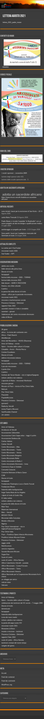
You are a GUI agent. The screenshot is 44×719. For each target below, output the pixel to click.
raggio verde (5, 543)
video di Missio (6, 317)
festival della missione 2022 (11, 280)
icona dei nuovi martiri (9, 617)
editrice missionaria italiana (11, 358)
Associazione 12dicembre (10, 433)
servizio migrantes (7, 549)
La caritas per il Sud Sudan (11, 248)
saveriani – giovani (8, 311)
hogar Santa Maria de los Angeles (13, 492)
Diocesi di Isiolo (7, 272)
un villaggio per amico (9, 579)
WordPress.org (6, 685)
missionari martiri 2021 (9, 297)
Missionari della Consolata (10, 518)
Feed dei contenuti (8, 677)
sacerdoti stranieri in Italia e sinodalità (14, 309)
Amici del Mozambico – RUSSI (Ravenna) (16, 341)
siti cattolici (5, 415)
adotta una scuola (7, 266)
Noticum (4, 389)
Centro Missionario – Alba (10, 447)
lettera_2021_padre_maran (12, 22)
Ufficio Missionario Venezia (11, 571)
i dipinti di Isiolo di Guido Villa (11, 495)
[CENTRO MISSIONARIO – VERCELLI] (22, 4)
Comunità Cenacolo (8, 470)
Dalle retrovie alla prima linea (11, 269)
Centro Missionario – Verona (11, 453)
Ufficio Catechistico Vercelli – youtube (14, 563)
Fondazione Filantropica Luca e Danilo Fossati (17, 484)
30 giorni (4, 329)
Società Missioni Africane (10, 552)
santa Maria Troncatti (8, 217)
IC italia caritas (6, 498)
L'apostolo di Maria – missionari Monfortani (16, 381)
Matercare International (9, 509)
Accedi (3, 673)
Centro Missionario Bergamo (11, 455)
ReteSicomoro (6, 546)
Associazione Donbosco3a (10, 438)
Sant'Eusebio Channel (9, 412)
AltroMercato (6, 338)
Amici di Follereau (7, 427)
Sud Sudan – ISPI (7, 254)
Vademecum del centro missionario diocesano (17, 314)
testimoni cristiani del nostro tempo (13, 643)
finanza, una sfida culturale (11, 286)
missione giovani (7, 383)
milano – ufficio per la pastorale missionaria (16, 294)
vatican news (6, 582)
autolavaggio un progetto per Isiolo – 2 (14, 229)
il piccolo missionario (8, 366)
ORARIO (5, 67)
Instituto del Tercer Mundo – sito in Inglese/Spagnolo (20, 375)
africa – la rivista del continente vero (14, 332)
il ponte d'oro (5, 369)
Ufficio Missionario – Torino (11, 569)
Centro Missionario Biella (10, 458)
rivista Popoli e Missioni (9, 409)
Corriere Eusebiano (8, 352)
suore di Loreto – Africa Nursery (12, 560)
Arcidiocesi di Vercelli (9, 430)
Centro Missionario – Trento (11, 450)
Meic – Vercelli (6, 512)
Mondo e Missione (7, 521)
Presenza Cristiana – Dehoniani (12, 303)
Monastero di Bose (8, 629)
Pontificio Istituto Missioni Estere (13, 537)
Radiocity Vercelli (7, 406)
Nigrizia (4, 524)
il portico (4, 289)
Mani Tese (5, 507)
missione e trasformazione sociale (13, 300)
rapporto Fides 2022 (8, 306)
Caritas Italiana (6, 441)
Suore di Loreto (6, 557)
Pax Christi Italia (7, 392)
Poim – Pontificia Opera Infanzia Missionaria (17, 534)
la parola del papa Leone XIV (11, 623)
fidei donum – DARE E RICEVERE (13, 283)
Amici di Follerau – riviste (10, 344)
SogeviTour (5, 554)
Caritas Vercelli (6, 444)
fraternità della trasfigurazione (11, 490)
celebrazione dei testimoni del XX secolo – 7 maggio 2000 (22, 603)
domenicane (5, 609)
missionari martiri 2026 (9, 251)
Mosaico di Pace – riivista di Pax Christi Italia (17, 386)
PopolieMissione (7, 398)
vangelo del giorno (7, 646)
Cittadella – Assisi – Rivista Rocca (13, 349)
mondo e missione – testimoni (12, 631)
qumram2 (4, 403)
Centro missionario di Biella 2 (11, 461)
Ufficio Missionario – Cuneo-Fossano (14, 566)
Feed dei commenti (8, 681)
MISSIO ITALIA (7, 515)
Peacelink (4, 395)
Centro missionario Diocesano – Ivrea (14, 464)
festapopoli (5, 274)
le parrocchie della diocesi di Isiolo (13, 292)
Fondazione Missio (8, 487)
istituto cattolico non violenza (11, 378)
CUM (3, 475)
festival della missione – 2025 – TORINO (15, 277)
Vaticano (4, 585)
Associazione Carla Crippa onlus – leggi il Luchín (18, 435)
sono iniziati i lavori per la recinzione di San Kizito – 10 (20, 211)
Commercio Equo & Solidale (11, 467)
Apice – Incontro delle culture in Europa (15, 346)
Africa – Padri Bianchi (9, 335)
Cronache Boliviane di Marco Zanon (14, 472)
